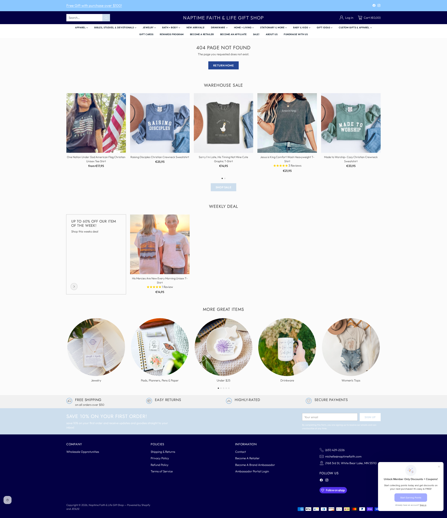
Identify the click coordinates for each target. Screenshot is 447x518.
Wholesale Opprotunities (82, 451)
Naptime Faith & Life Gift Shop (106, 505)
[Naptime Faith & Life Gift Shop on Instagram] (379, 6)
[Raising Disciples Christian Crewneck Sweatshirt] (160, 123)
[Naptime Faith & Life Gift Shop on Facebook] (374, 6)
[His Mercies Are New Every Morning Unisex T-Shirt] (160, 244)
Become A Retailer (247, 458)
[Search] (106, 17)
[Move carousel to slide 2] (224, 178)
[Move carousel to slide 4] (226, 388)
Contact (240, 451)
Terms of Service (162, 471)
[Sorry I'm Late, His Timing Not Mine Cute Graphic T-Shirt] (223, 123)
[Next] (380, 133)
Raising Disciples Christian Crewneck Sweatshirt (159, 157)
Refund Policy (159, 465)
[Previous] (66, 133)
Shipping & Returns (163, 451)
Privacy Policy (160, 458)
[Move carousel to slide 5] (228, 388)
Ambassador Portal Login (252, 471)
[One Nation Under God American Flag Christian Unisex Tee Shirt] (96, 123)
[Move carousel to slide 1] (222, 178)
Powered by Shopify (138, 505)
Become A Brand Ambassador (255, 465)
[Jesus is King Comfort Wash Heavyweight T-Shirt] (287, 123)
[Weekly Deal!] (74, 286)
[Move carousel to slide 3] (223, 388)
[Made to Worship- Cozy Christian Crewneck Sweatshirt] (351, 123)
